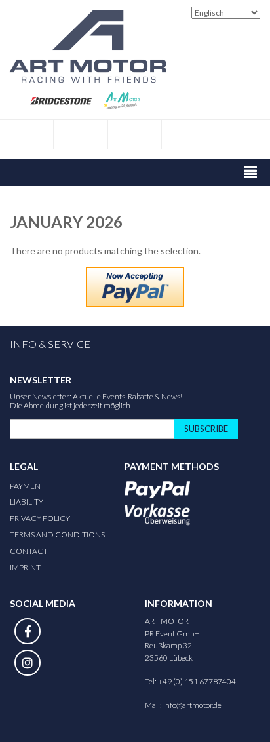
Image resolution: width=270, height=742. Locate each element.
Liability (26, 502)
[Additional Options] (135, 287)
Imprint (25, 567)
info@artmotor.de (192, 705)
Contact (29, 551)
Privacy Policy (40, 518)
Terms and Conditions (57, 534)
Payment (27, 486)
